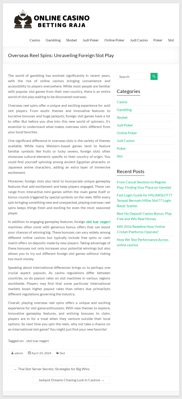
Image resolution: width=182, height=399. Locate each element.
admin (18, 353)
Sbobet (71, 40)
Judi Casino (139, 40)
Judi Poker (91, 40)
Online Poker (114, 40)
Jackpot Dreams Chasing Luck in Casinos (71, 380)
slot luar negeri (98, 221)
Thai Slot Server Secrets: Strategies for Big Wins (52, 369)
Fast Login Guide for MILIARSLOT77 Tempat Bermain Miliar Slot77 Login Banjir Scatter (144, 200)
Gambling (53, 40)
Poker (157, 40)
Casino (35, 40)
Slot (171, 40)
